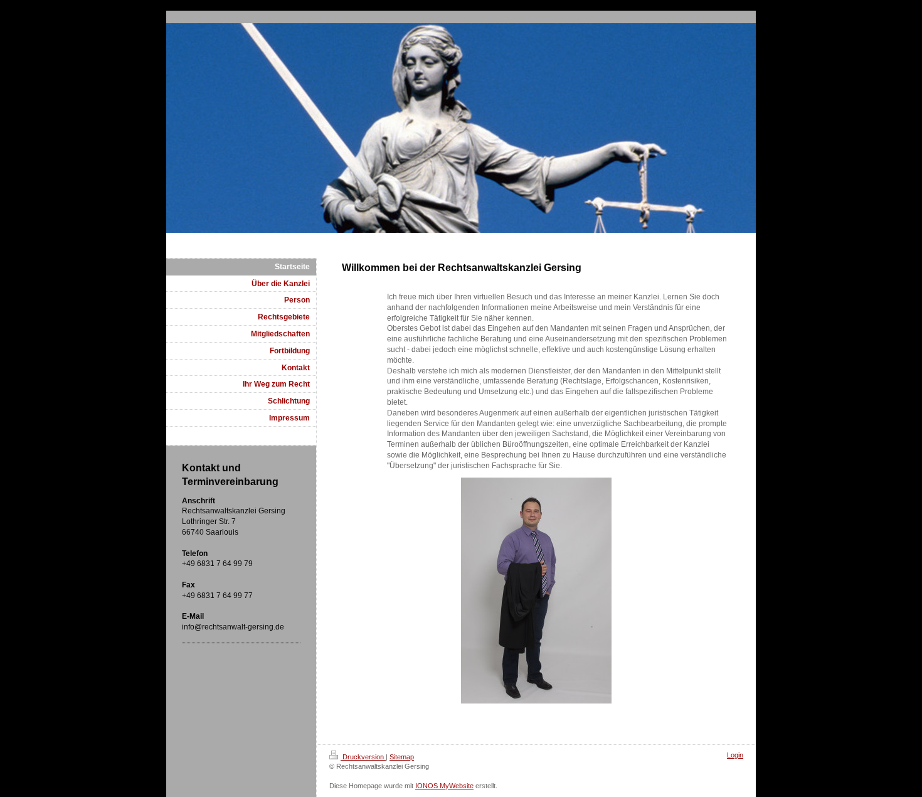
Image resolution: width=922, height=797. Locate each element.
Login (735, 755)
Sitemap (401, 757)
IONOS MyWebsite (444, 785)
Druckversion (363, 757)
